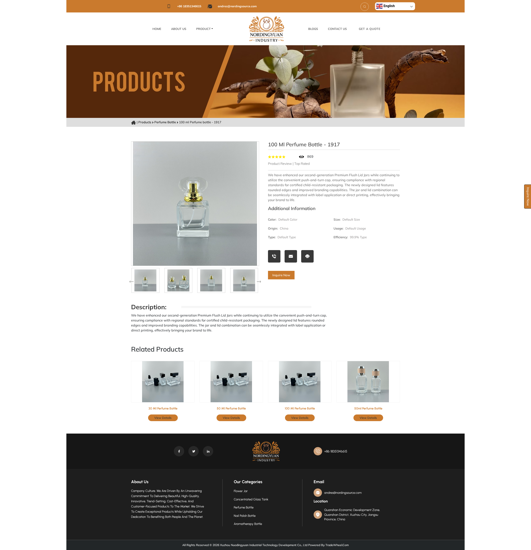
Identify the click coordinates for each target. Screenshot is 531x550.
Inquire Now (281, 275)
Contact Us (337, 29)
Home (156, 29)
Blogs (313, 29)
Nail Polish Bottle (245, 516)
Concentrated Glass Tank (251, 499)
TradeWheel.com (337, 545)
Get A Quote (369, 29)
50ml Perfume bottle (368, 408)
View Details (163, 418)
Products (144, 122)
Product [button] (203, 29)
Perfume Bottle (165, 122)
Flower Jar (241, 491)
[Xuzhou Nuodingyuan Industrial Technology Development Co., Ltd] (266, 28)
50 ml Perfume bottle (231, 408)
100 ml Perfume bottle (300, 408)
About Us (178, 29)
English (389, 6)
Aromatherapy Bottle (248, 524)
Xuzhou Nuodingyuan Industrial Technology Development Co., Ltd (263, 545)
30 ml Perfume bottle (163, 408)
